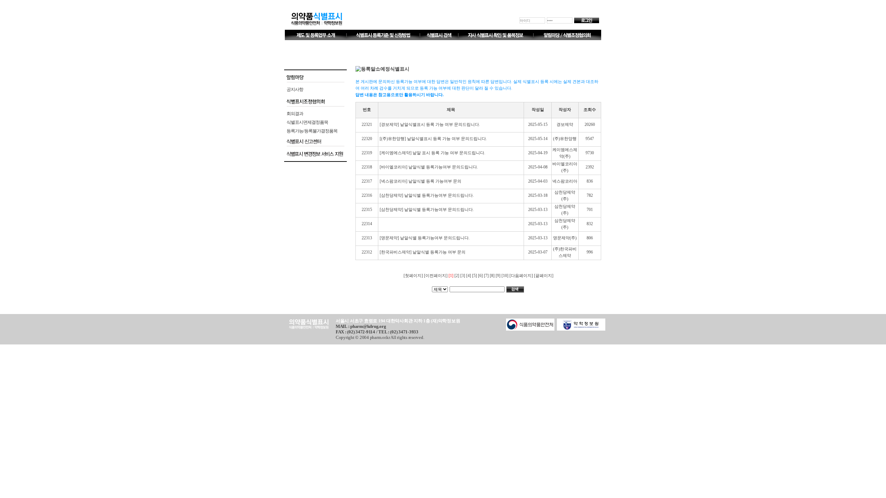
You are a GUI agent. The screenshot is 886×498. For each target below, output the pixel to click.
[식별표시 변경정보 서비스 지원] (315, 154)
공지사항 (295, 89)
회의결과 (295, 113)
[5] (475, 276)
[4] (469, 276)
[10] (505, 276)
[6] (481, 276)
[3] (463, 276)
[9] (498, 276)
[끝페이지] (543, 276)
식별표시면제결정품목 (307, 122)
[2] (457, 276)
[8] (493, 276)
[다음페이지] (521, 276)
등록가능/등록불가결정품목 (312, 130)
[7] (487, 276)
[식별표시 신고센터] (315, 141)
